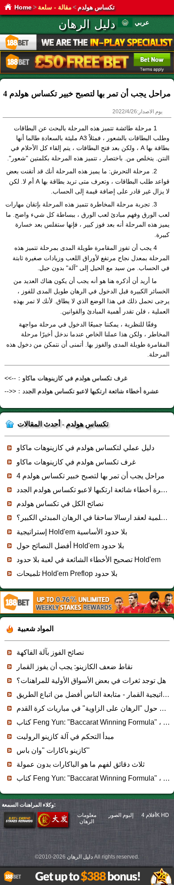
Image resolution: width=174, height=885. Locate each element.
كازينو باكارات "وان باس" (53, 750)
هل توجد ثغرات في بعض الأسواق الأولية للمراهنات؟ (91, 680)
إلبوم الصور (120, 815)
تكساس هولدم (96, 7)
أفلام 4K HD (155, 815)
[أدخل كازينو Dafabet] (52, 825)
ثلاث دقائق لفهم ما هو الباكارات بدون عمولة (81, 764)
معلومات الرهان (86, 818)
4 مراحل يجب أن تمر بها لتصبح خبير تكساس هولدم (91, 476)
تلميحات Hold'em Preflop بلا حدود (67, 573)
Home (23, 7)
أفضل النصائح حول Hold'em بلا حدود (70, 546)
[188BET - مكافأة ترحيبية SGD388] (87, 612)
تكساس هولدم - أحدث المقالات (62, 424)
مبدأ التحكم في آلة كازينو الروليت (65, 736)
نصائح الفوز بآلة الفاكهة (50, 652)
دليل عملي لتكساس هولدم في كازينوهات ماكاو (85, 447)
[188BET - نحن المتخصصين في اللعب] (87, 48)
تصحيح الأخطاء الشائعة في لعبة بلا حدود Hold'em (89, 559)
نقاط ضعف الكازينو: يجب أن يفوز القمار (75, 666)
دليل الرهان (87, 24)
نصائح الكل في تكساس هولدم (60, 503)
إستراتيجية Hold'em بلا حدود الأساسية (72, 532)
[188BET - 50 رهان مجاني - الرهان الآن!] (87, 71)
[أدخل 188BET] (19, 825)
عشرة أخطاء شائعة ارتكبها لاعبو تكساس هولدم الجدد (90, 391)
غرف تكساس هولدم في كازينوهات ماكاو (74, 378)
